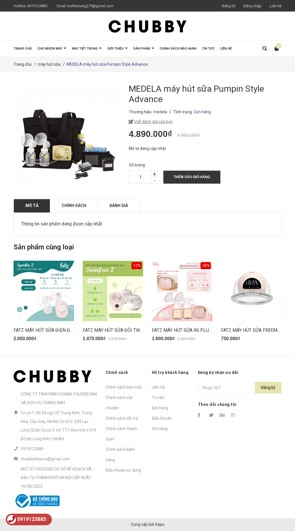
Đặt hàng (160, 408)
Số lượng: (137, 165)
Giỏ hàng (160, 428)
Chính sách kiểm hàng (120, 454)
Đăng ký (228, 6)
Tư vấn (158, 397)
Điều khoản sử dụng (123, 470)
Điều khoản (162, 418)
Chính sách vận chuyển (119, 402)
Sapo (159, 524)
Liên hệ (275, 6)
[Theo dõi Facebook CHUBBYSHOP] (201, 415)
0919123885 (37, 6)
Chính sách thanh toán (121, 433)
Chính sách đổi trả (122, 418)
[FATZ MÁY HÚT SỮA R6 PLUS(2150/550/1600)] (182, 291)
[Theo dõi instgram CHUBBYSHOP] (234, 415)
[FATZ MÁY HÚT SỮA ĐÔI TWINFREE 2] (113, 291)
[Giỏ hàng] (275, 48)
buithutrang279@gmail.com (90, 6)
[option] (44, 303)
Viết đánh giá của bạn (153, 121)
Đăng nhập (252, 6)
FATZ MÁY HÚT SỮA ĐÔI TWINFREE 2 (121, 330)
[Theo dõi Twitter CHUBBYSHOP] (212, 415)
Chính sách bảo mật (124, 387)
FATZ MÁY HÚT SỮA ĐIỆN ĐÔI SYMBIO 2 (55, 330)
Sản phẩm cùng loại (44, 247)
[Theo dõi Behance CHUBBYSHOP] (223, 415)
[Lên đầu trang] (279, 503)
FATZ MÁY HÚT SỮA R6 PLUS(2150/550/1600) (199, 330)
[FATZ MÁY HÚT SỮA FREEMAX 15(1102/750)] (251, 291)
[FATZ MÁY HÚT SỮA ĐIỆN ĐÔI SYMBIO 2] (44, 291)
